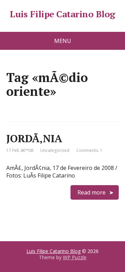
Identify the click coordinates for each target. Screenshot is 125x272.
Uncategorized (54, 150)
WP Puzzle (74, 257)
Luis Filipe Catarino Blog (62, 14)
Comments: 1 (89, 150)
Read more (91, 192)
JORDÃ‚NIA (34, 138)
